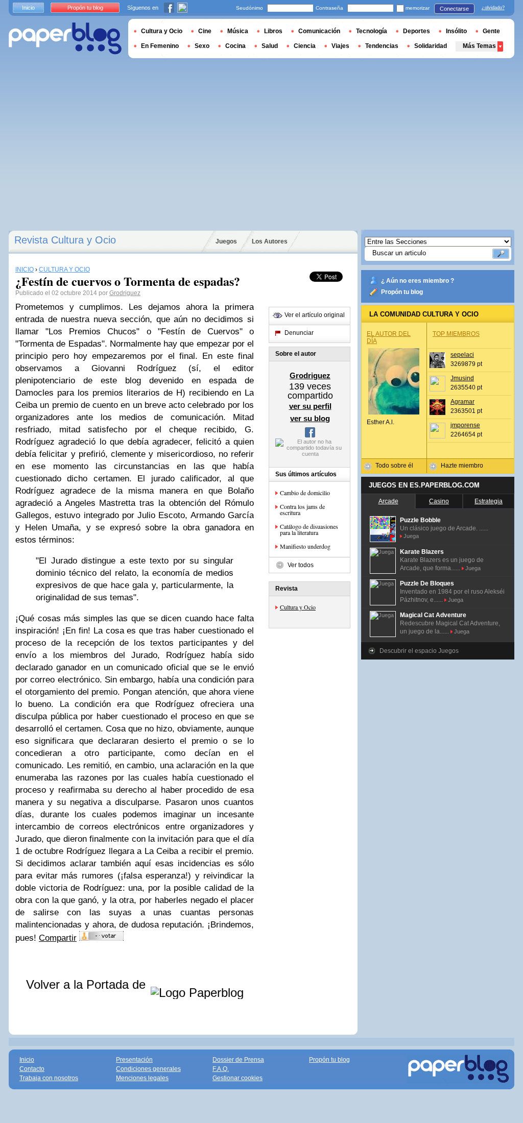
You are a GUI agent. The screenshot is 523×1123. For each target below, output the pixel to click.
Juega (411, 536)
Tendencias (381, 46)
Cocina (235, 46)
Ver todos (301, 565)
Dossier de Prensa (238, 1059)
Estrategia (488, 501)
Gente (491, 31)
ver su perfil (310, 406)
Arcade (388, 501)
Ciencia (305, 46)
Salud (270, 46)
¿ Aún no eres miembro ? (417, 280)
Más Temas (479, 46)
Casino (439, 501)
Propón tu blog (402, 292)
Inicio (28, 8)
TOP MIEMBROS (456, 333)
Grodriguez (124, 293)
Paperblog (65, 38)
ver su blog (310, 418)
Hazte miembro (462, 465)
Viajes (340, 46)
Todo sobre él (394, 465)
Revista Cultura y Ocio (65, 240)
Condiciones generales (148, 1068)
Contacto (31, 1068)
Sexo (202, 46)
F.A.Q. (220, 1068)
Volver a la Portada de (87, 984)
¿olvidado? (493, 7)
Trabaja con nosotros (48, 1078)
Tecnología (371, 31)
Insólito (456, 31)
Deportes (416, 31)
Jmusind (462, 378)
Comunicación (319, 31)
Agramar (462, 401)
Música (237, 31)
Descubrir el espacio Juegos (419, 650)
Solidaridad (430, 46)
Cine (204, 31)
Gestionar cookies (237, 1078)
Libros (273, 31)
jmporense (465, 425)
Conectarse (454, 9)
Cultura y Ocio (298, 607)
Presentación (134, 1059)
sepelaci (462, 354)
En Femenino (160, 46)
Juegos (226, 241)
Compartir (58, 938)
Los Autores (270, 241)
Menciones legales (142, 1078)
